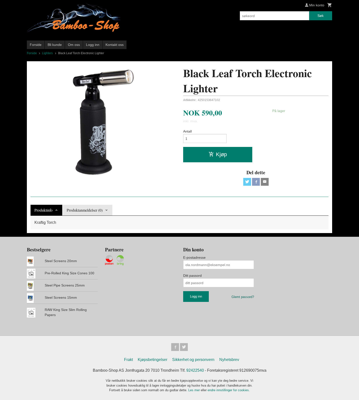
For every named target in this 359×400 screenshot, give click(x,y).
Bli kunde (55, 45)
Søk (320, 16)
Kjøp (221, 154)
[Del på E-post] (265, 182)
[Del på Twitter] (247, 182)
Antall (187, 131)
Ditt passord (192, 275)
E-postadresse (194, 257)
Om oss (74, 45)
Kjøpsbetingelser (152, 360)
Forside (36, 45)
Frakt (128, 360)
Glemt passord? (243, 297)
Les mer (194, 390)
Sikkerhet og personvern (193, 360)
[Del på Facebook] (256, 182)
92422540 (195, 370)
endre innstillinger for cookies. (229, 390)
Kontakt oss (115, 45)
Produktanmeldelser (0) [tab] (85, 210)
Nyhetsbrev (229, 360)
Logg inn (92, 45)
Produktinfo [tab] (43, 210)
